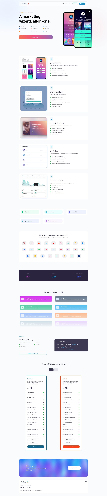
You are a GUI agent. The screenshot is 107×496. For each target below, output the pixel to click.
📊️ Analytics (45, 31)
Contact (29, 490)
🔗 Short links (34, 26)
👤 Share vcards (22, 28)
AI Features (34, 439)
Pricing (65, 3)
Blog (21, 490)
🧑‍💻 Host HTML (46, 28)
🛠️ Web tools (34, 31)
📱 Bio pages (22, 26)
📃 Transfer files (46, 26)
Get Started (35, 37)
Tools (70, 3)
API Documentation (32, 353)
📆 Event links (34, 28)
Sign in (75, 3)
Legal (33, 490)
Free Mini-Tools (38, 490)
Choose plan (35, 446)
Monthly (51, 369)
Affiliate (25, 490)
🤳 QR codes (22, 31)
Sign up (82, 3)
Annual (56, 369)
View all (33, 442)
